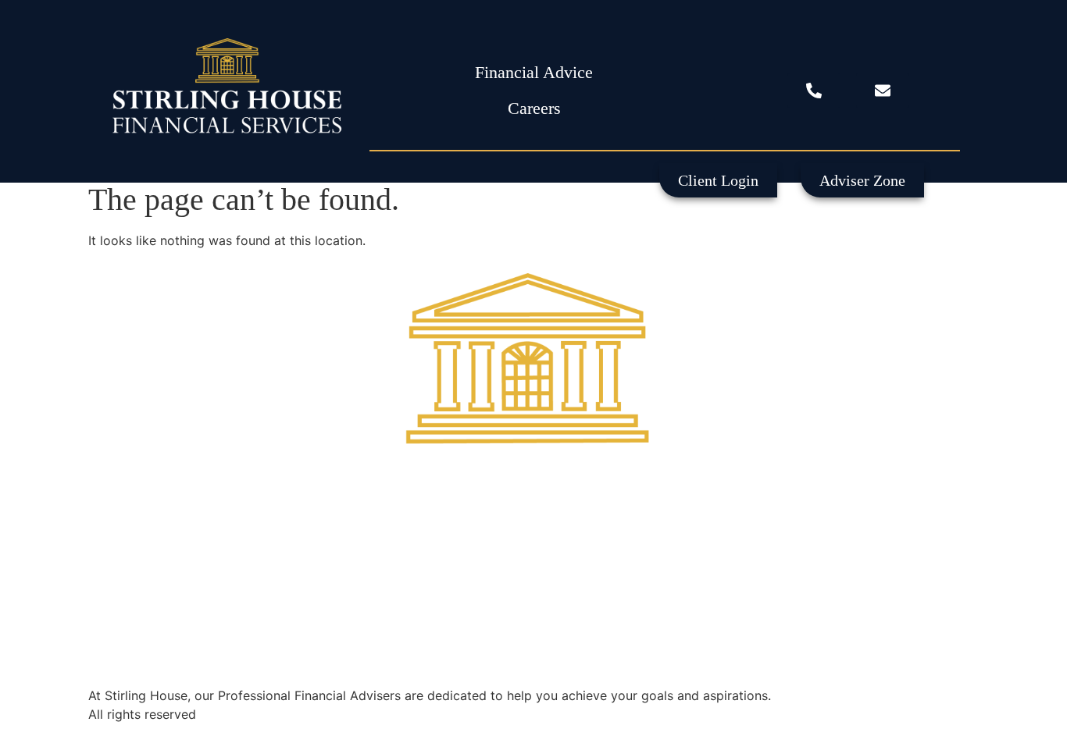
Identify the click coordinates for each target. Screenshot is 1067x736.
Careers (534, 108)
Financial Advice (534, 72)
